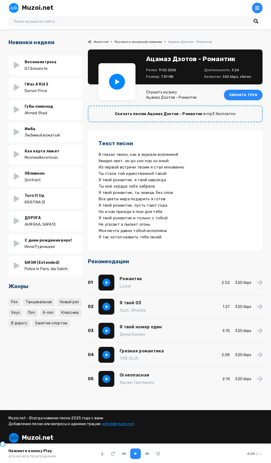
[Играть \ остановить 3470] (117, 81)
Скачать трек (243, 95)
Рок (14, 302)
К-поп (48, 312)
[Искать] (256, 21)
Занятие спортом (51, 323)
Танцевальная (39, 302)
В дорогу (19, 323)
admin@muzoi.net (118, 424)
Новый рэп (69, 302)
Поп (31, 312)
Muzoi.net (38, 7)
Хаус (15, 312)
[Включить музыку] (135, 453)
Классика (70, 312)
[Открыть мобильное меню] (257, 8)
